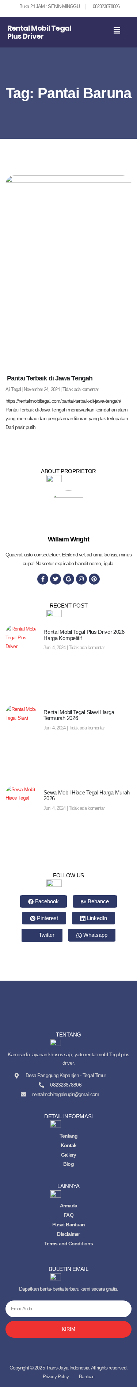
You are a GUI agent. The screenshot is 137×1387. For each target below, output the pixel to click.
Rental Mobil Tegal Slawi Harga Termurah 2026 (78, 715)
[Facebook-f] (42, 579)
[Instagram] (81, 579)
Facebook (46, 901)
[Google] (68, 579)
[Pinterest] (94, 579)
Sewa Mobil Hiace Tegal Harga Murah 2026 (86, 795)
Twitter (45, 935)
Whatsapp (94, 935)
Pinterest (46, 918)
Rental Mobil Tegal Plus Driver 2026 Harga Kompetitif (84, 635)
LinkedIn (96, 918)
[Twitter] (55, 579)
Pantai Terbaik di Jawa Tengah (48, 378)
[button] (117, 31)
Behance (97, 901)
